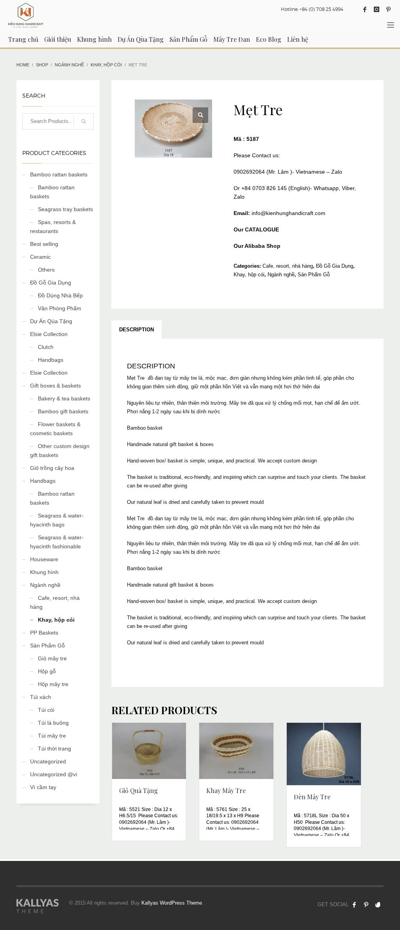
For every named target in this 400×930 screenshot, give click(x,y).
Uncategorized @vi (53, 774)
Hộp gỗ (47, 671)
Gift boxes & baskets (55, 385)
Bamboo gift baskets (63, 411)
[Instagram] (376, 9)
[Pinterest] (388, 9)
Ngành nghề (281, 274)
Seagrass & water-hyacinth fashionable (57, 541)
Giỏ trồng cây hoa (52, 468)
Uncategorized (48, 761)
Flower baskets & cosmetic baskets (55, 428)
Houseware (44, 559)
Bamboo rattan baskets (59, 174)
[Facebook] (365, 9)
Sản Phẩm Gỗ (314, 274)
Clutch (46, 347)
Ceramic (40, 257)
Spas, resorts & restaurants (53, 226)
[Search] (83, 121)
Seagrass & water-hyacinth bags (57, 520)
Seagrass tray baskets (65, 209)
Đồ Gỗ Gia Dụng (334, 266)
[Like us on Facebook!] (354, 904)
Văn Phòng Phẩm (59, 308)
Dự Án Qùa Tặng (51, 321)
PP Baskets (44, 632)
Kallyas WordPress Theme (171, 903)
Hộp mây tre (53, 684)
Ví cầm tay (43, 787)
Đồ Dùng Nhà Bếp (60, 295)
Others (46, 270)
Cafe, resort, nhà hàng (287, 266)
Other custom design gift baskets (59, 450)
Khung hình (44, 572)
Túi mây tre (52, 736)
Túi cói (46, 710)
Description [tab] (136, 330)
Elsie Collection (49, 334)
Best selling (44, 244)
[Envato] (378, 904)
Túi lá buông (53, 723)
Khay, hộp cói (249, 274)
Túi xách (40, 697)
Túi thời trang (54, 748)
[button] (200, 115)
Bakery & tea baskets (64, 398)
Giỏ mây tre (52, 658)
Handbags (50, 360)
